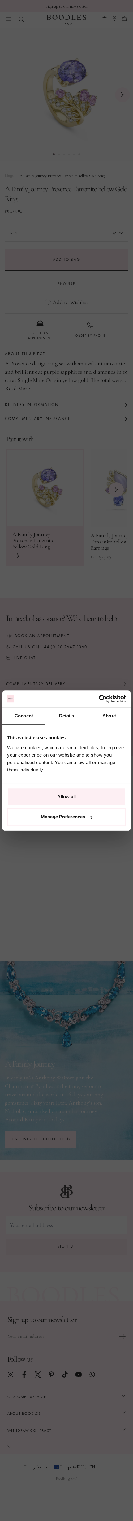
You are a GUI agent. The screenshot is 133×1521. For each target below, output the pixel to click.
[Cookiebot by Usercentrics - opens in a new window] (99, 699)
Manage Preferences (63, 816)
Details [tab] (66, 715)
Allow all (66, 796)
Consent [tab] (24, 715)
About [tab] (109, 715)
